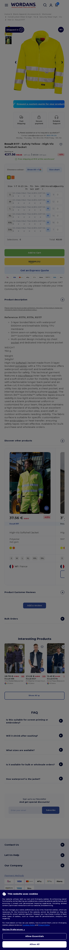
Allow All (34, 944)
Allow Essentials (34, 936)
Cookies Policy (29, 925)
